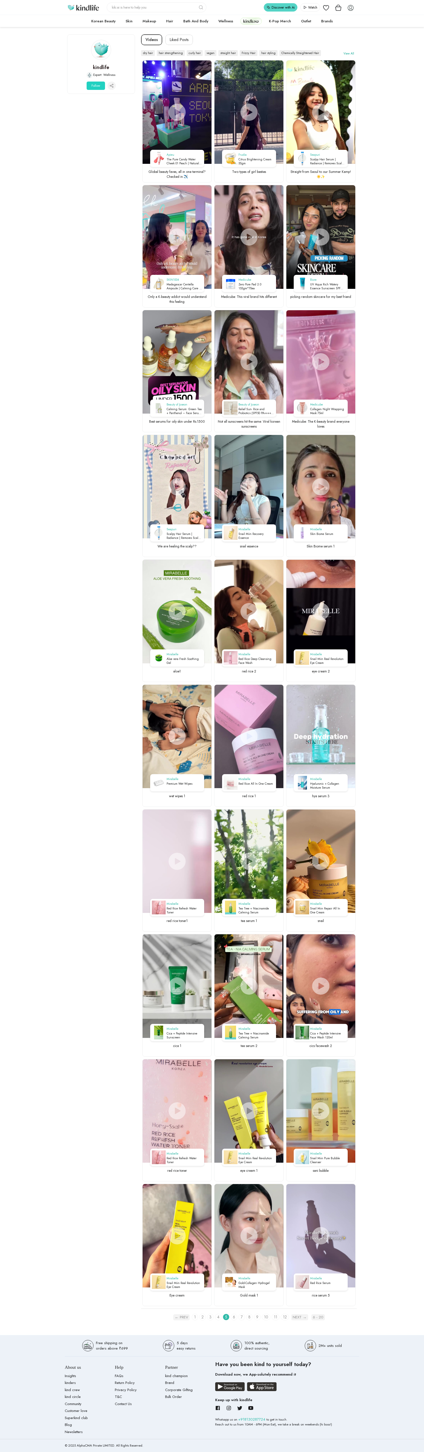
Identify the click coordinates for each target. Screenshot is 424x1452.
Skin (129, 21)
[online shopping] (83, 7)
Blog (68, 1424)
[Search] (201, 7)
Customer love (76, 1410)
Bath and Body (195, 21)
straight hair (228, 53)
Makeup (149, 21)
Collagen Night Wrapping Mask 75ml (327, 411)
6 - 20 (318, 1317)
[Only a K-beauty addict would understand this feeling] (177, 237)
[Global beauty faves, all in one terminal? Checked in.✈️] (177, 112)
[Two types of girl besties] (248, 112)
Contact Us (123, 1404)
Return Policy (125, 1382)
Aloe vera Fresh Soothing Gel (183, 661)
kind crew (72, 1390)
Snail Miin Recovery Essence (251, 536)
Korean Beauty (103, 21)
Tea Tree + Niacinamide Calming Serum (253, 910)
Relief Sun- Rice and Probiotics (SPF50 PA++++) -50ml (255, 411)
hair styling (268, 53)
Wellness (225, 21)
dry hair (148, 53)
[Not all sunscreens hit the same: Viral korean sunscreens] (248, 362)
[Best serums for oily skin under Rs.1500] (177, 362)
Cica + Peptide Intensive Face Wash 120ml (325, 1035)
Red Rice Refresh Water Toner (182, 910)
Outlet (306, 21)
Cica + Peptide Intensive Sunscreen (182, 1035)
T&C (118, 1396)
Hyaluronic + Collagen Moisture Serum (324, 786)
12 (285, 1317)
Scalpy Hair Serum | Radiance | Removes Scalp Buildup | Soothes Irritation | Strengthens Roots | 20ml (328, 161)
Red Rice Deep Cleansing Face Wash (254, 661)
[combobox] (157, 7)
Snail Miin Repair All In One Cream (325, 910)
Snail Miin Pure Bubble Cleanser (325, 1160)
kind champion (176, 1376)
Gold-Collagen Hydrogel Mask (254, 1285)
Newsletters (74, 1432)
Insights (70, 1376)
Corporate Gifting (179, 1390)
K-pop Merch (280, 21)
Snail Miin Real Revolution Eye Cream (327, 661)
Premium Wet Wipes (179, 784)
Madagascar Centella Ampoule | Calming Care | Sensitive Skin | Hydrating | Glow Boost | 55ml (184, 286)
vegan (210, 53)
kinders (70, 1382)
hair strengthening (171, 53)
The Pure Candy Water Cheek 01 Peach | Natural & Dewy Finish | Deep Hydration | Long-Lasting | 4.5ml (184, 161)
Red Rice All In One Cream (255, 784)
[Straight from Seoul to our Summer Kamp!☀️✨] (320, 112)
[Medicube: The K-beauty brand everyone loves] (320, 362)
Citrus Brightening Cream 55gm (254, 161)
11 (275, 1317)
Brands (327, 21)
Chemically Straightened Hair (300, 53)
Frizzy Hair (248, 53)
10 (266, 1317)
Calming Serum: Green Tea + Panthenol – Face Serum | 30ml (184, 411)
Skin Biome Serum (321, 534)
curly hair (195, 53)
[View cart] (338, 7)
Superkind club (76, 1418)
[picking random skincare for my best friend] (320, 237)
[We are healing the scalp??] (177, 486)
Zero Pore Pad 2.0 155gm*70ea (249, 286)
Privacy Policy (126, 1390)
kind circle (73, 1396)
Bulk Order (173, 1396)
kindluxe (251, 21)
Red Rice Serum (320, 1283)
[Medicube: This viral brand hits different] (248, 237)
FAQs (119, 1376)
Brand (169, 1382)
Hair (169, 21)
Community (73, 1404)
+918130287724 (252, 1419)
